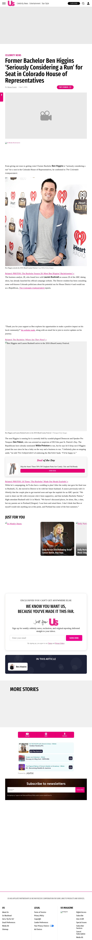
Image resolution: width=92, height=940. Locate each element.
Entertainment (35, 3)
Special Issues (81, 922)
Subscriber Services (80, 927)
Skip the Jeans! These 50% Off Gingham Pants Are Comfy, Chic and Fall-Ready (49, 467)
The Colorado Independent (32, 288)
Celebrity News (22, 3)
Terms (50, 643)
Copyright (37, 919)
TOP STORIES (63, 87)
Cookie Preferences (41, 922)
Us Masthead (7, 915)
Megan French (11, 87)
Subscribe (74, 3)
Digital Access (81, 912)
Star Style (45, 3)
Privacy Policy (60, 643)
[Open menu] (4, 3)
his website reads (28, 330)
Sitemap (5, 929)
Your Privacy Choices (41, 926)
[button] (83, 3)
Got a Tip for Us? (8, 919)
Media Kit (5, 926)
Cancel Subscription (80, 932)
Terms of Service (40, 912)
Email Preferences (8, 922)
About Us (5, 912)
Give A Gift (80, 919)
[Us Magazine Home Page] (11, 3)
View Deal (52, 471)
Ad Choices (38, 929)
